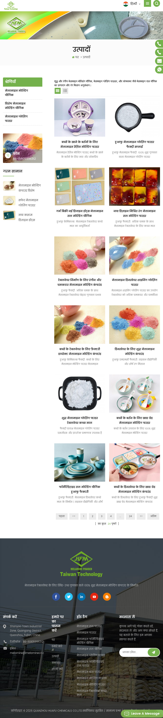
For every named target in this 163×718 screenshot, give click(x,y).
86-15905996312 (24, 159)
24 (130, 516)
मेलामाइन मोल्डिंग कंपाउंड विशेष (29, 188)
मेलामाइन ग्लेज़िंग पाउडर (16, 118)
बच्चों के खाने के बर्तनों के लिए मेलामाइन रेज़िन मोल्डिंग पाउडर (79, 144)
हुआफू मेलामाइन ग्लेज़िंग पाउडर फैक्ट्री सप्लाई (134, 144)
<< (74, 516)
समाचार (56, 663)
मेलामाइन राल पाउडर (89, 626)
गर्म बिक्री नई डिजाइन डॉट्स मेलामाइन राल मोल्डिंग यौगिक (79, 213)
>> (141, 516)
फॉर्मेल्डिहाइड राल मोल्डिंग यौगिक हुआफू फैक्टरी (79, 489)
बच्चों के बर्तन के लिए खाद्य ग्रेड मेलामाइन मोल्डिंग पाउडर (134, 420)
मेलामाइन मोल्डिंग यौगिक (16, 92)
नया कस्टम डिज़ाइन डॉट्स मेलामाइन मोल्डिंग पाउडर (29, 218)
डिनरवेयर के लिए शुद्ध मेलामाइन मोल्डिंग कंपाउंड (134, 351)
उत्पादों (55, 656)
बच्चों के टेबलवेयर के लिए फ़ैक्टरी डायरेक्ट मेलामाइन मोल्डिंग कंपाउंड (79, 351)
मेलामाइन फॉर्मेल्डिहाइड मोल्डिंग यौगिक (90, 641)
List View (65, 91)
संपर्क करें (57, 669)
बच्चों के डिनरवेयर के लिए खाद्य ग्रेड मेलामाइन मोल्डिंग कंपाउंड (134, 489)
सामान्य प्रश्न (113, 711)
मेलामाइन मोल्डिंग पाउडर (91, 685)
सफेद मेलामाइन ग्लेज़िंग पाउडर (28, 203)
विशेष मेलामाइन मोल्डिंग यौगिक (15, 105)
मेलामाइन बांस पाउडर (89, 672)
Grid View (58, 91)
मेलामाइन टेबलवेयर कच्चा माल (92, 693)
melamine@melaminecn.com (29, 653)
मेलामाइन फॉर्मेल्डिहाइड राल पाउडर (90, 664)
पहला (62, 516)
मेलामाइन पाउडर (86, 633)
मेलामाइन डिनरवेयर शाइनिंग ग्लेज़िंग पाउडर (134, 282)
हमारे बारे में (57, 648)
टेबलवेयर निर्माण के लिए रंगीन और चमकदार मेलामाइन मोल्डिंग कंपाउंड (79, 282)
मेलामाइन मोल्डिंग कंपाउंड (92, 678)
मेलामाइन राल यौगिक (89, 649)
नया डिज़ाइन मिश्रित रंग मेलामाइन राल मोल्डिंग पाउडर (134, 213)
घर (77, 57)
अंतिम (153, 516)
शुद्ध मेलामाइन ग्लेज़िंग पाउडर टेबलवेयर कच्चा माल (80, 420)
